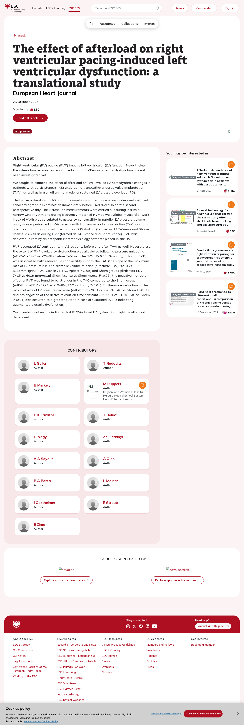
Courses (107, 672)
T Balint (110, 415)
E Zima (39, 524)
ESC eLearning (56, 8)
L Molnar (110, 480)
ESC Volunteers (67, 683)
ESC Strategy (21, 644)
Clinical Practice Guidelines (118, 644)
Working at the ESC (25, 676)
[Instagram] (128, 626)
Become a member (203, 644)
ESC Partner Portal (69, 689)
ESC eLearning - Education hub (76, 655)
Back (22, 36)
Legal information (23, 661)
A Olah (109, 458)
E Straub (110, 502)
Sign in (230, 8)
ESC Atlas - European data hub (76, 661)
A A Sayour (43, 458)
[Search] (158, 8)
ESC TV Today (111, 650)
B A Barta (42, 480)
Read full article (28, 118)
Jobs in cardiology (68, 694)
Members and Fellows (160, 644)
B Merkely (42, 385)
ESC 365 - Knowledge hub (73, 650)
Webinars (108, 667)
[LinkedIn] (147, 626)
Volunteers (153, 650)
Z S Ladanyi (113, 437)
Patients (151, 655)
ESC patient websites (70, 700)
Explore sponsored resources (65, 580)
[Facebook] (141, 626)
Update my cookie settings (166, 713)
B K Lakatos (44, 415)
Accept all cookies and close (204, 713)
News (180, 8)
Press (150, 667)
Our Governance (23, 650)
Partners (151, 661)
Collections (129, 24)
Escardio (37, 8)
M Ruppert (112, 383)
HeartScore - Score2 (70, 677)
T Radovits (112, 363)
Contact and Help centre (213, 626)
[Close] (238, 713)
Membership (204, 8)
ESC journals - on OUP (71, 667)
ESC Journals (110, 655)
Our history (19, 655)
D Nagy (40, 437)
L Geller (40, 363)
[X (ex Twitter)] (134, 626)
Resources (107, 24)
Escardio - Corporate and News (76, 644)
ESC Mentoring (66, 672)
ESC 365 (74, 8)
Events (149, 24)
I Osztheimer (44, 502)
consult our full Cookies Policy (41, 721)
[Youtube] (154, 626)
